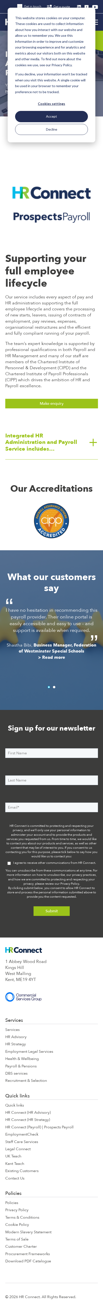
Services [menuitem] (14, 1020)
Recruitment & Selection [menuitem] (26, 1080)
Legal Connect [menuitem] (18, 1149)
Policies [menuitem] (13, 1193)
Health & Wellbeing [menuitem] (22, 1058)
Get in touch (32, 6)
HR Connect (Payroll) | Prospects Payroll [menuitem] (39, 1127)
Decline (51, 129)
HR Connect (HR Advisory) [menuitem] (28, 1112)
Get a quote (61, 7)
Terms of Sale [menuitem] (17, 1239)
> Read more (52, 678)
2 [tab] (54, 687)
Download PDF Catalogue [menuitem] (28, 1261)
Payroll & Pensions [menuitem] (21, 1066)
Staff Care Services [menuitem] (21, 1141)
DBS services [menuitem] (16, 1073)
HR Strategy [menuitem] (15, 1044)
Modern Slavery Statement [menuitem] (28, 1232)
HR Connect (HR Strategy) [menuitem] (27, 1119)
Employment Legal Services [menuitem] (29, 1051)
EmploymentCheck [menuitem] (21, 1134)
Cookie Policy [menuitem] (17, 1224)
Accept (51, 116)
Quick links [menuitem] (17, 1096)
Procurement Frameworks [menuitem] (27, 1254)
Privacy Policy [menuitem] (17, 1210)
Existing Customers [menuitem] (22, 1171)
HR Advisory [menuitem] (16, 1037)
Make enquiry (51, 403)
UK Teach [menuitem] (13, 1156)
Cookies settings (51, 104)
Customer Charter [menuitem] (21, 1246)
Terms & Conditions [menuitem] (22, 1217)
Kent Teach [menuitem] (14, 1163)
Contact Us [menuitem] (14, 1178)
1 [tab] (49, 687)
